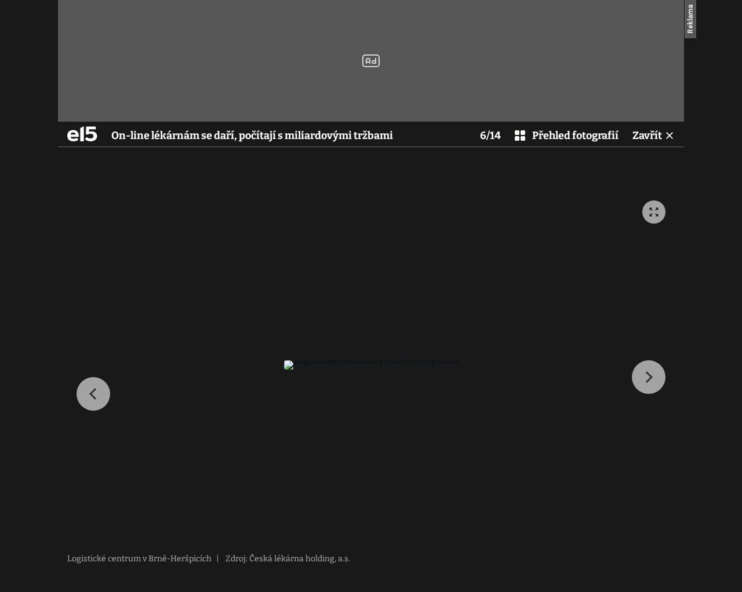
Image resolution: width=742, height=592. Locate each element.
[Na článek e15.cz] (82, 133)
